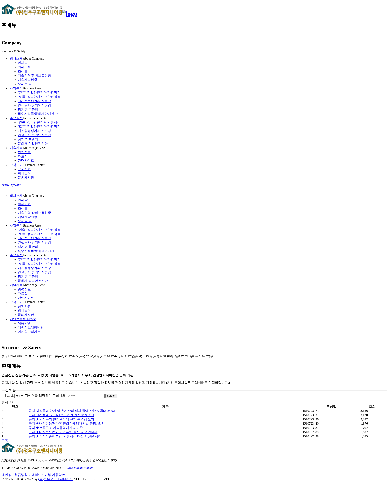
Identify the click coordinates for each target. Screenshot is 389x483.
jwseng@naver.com (80, 467)
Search (9, 395)
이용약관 (58, 475)
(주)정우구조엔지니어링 (55, 479)
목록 (5, 440)
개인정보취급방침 (15, 475)
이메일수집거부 (39, 475)
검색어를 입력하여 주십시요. (45, 395)
